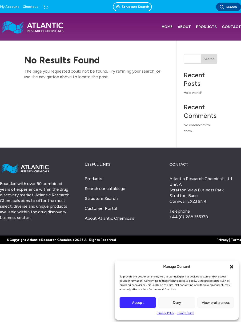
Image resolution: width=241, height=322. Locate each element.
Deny (177, 303)
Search (231, 7)
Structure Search (101, 198)
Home (167, 27)
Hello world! (193, 93)
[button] (231, 266)
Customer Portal (101, 208)
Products (206, 27)
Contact (231, 27)
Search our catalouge (105, 188)
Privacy (223, 240)
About (184, 27)
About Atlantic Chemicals (109, 218)
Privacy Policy (165, 313)
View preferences (216, 303)
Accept (138, 303)
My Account (9, 6)
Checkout (30, 6)
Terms (236, 240)
